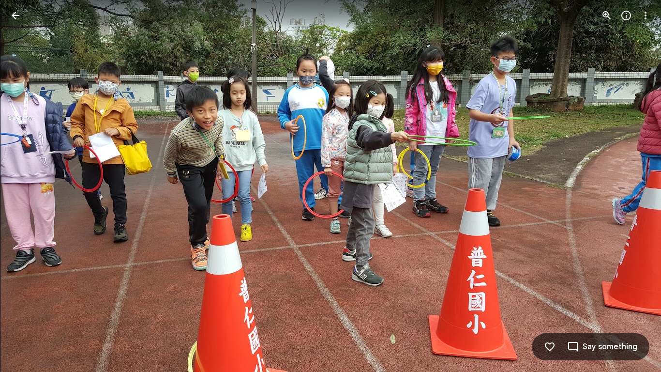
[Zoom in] (606, 15)
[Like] (550, 347)
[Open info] (626, 15)
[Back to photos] (15, 15)
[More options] (645, 15)
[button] (27, 186)
